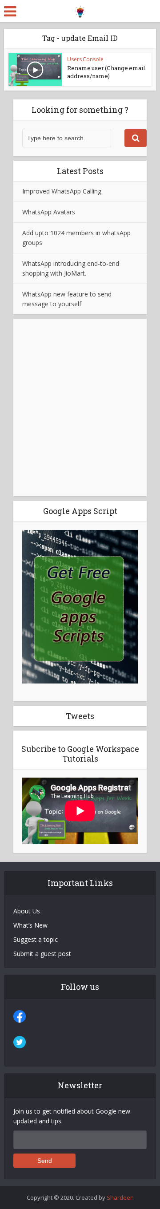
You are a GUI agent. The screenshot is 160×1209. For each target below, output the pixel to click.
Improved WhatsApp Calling (61, 191)
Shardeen (120, 1197)
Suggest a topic (35, 939)
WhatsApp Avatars (48, 212)
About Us (26, 911)
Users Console (85, 59)
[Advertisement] (80, 407)
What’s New (30, 925)
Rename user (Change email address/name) (106, 72)
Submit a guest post (42, 953)
